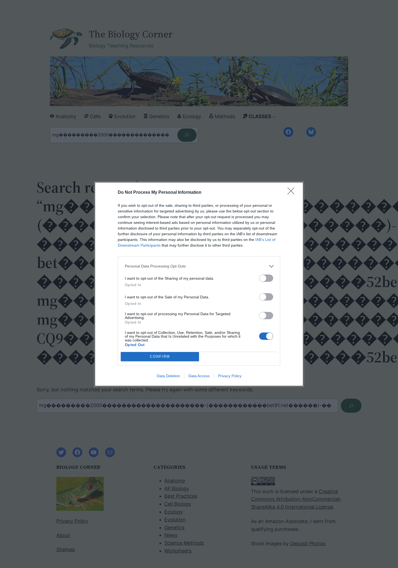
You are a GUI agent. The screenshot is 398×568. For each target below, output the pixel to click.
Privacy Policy (230, 376)
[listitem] (199, 266)
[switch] (266, 278)
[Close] (293, 193)
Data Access (199, 376)
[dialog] (199, 284)
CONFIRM (160, 356)
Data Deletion (168, 376)
